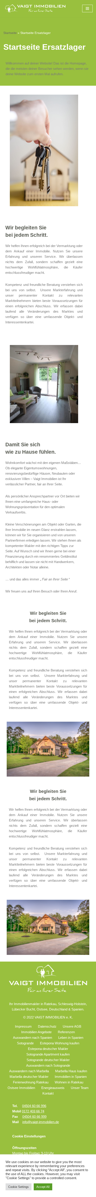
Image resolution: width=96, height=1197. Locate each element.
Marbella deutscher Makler (29, 1077)
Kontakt (48, 1093)
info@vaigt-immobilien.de (40, 1122)
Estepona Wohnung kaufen (59, 1043)
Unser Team (80, 1088)
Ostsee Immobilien (21, 1088)
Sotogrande (25, 1043)
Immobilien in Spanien (71, 1077)
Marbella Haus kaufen (71, 1071)
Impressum (23, 1026)
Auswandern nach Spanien (32, 1037)
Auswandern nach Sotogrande (48, 1065)
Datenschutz (47, 1026)
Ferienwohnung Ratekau (30, 1082)
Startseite (10, 33)
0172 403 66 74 (33, 1111)
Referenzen (66, 1032)
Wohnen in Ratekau (69, 1082)
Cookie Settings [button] (18, 1187)
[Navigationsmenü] (87, 8)
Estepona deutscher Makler (48, 1049)
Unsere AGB (72, 1026)
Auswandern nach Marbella (29, 1071)
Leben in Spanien (70, 1037)
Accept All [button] (43, 1187)
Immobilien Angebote (36, 1032)
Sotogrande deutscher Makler (48, 1060)
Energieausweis (53, 1088)
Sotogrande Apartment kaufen (48, 1054)
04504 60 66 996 (34, 1106)
